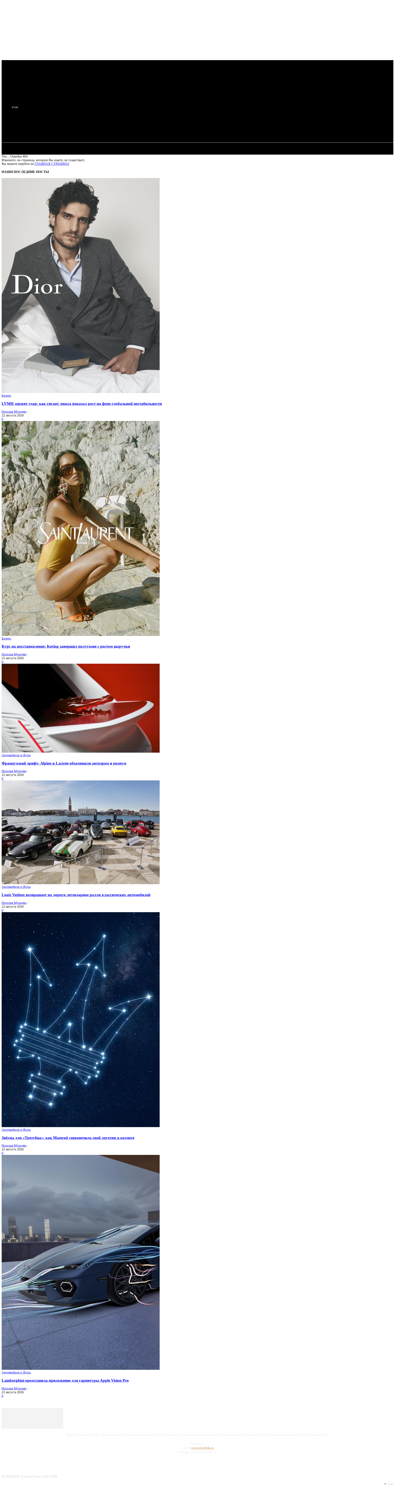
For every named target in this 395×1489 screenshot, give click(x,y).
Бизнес (6, 395)
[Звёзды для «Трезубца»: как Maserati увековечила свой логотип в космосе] (81, 1126)
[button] (76, 127)
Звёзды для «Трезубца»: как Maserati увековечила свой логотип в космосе (68, 1138)
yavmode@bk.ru (202, 1447)
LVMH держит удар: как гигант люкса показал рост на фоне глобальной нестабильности (82, 403)
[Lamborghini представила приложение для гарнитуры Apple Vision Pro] (81, 1368)
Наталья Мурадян (14, 411)
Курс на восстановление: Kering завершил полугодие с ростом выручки (66, 646)
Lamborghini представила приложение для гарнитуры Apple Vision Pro (65, 1380)
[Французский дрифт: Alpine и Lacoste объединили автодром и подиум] (81, 751)
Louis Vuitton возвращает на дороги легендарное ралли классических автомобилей (76, 895)
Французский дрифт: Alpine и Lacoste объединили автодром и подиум (64, 763)
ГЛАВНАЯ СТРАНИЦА (52, 164)
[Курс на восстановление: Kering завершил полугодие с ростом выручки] (81, 635)
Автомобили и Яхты (16, 755)
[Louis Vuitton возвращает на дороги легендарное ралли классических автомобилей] (81, 883)
